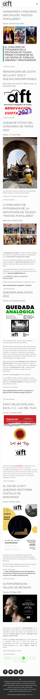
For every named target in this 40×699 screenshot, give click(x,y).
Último (24, 661)
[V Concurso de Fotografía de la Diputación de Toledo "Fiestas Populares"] (20, 236)
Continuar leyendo (9, 66)
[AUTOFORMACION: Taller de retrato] (20, 608)
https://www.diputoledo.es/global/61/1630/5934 (17, 285)
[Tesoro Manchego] (17, 102)
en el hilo (18, 651)
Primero (7, 658)
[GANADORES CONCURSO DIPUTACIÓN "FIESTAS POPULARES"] (20, 35)
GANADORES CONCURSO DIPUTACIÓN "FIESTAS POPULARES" (20, 15)
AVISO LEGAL (29, 694)
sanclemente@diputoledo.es (16, 273)
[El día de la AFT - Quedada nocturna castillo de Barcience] (20, 528)
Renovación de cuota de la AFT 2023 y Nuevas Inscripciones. (20, 75)
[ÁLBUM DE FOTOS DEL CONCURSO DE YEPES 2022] (20, 163)
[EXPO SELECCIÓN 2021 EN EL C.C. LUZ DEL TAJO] (20, 439)
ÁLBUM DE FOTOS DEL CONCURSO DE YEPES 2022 (18, 126)
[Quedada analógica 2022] (20, 320)
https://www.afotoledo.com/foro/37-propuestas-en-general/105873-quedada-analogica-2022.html (18, 391)
